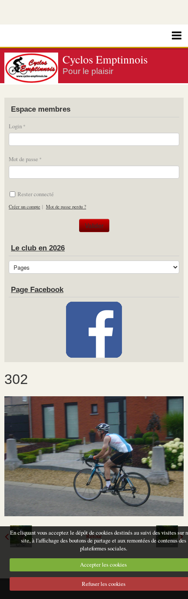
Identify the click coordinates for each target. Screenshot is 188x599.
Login (15, 126)
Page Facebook (37, 289)
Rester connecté (35, 194)
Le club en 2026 (38, 248)
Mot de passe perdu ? (66, 207)
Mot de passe (23, 159)
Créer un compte (24, 207)
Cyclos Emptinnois (105, 59)
